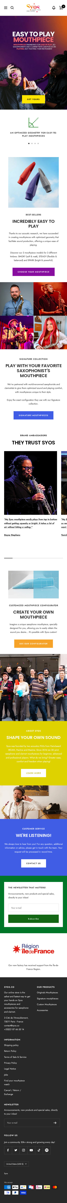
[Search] (12, 7)
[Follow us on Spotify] (47, 1150)
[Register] (55, 1123)
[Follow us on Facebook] (8, 1150)
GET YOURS (33, 99)
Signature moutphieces (47, 998)
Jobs (6, 1074)
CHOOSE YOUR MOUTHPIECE (33, 271)
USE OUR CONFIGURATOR (33, 643)
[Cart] (61, 7)
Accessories (42, 1010)
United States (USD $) (14, 1164)
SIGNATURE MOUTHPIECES (33, 415)
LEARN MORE (33, 773)
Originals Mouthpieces (47, 992)
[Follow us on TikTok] (39, 1150)
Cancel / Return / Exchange (12, 1092)
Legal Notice (10, 1068)
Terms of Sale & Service (15, 1057)
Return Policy (10, 1051)
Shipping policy (11, 1045)
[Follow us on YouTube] (31, 1150)
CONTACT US (33, 863)
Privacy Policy (10, 1062)
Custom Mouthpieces (47, 1004)
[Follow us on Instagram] (23, 1150)
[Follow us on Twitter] (16, 1150)
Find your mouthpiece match (14, 1082)
